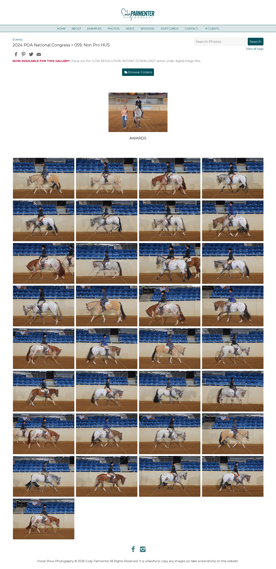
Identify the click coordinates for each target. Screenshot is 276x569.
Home (61, 28)
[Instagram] (142, 549)
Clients (213, 28)
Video (130, 28)
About (76, 28)
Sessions (147, 28)
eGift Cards (170, 28)
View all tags (254, 49)
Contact (191, 28)
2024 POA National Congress (41, 45)
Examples (94, 28)
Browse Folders (140, 72)
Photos (114, 28)
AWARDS (138, 138)
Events (17, 39)
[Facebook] (133, 549)
